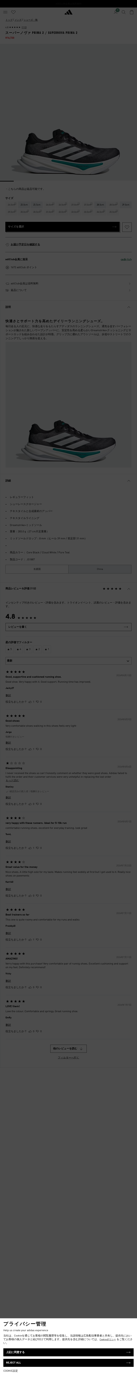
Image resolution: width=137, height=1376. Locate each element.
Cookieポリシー (108, 1339)
